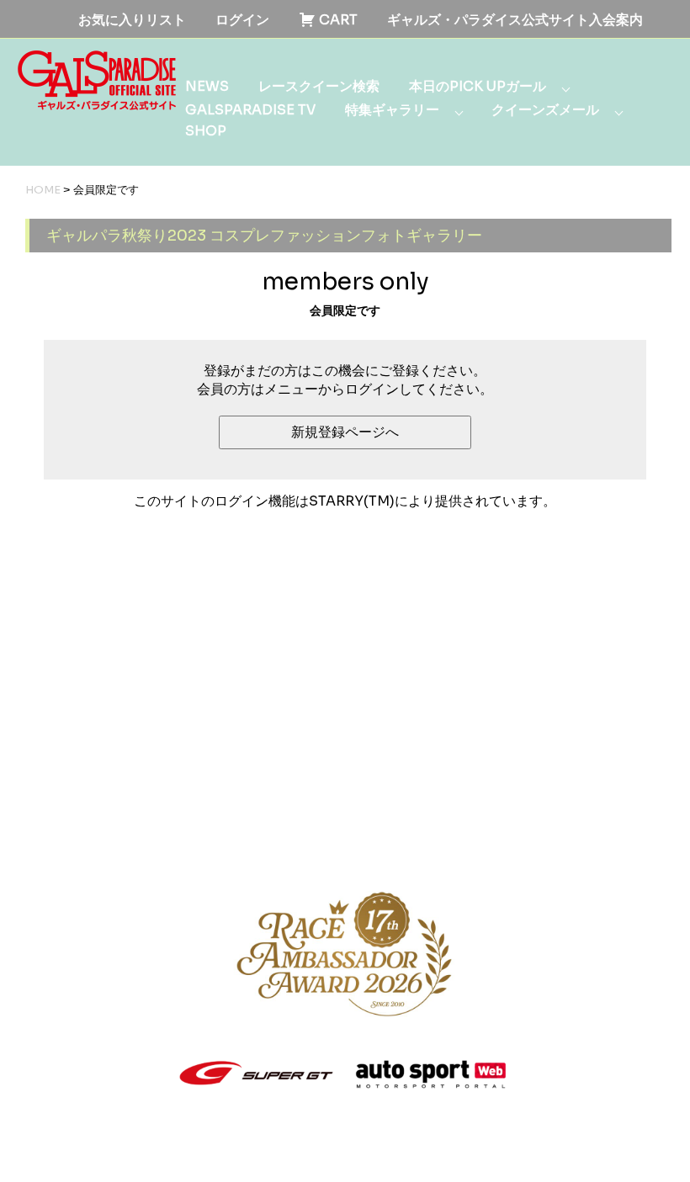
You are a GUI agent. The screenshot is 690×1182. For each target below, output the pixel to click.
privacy (242, 1152)
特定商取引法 (399, 831)
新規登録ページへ (345, 432)
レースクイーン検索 (319, 86)
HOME (43, 190)
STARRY (111, 1152)
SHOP (205, 131)
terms (200, 1152)
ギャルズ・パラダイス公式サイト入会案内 (515, 20)
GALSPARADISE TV (250, 110)
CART (337, 20)
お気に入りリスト (132, 20)
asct (280, 1152)
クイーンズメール (545, 110)
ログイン (242, 20)
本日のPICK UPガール (477, 86)
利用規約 (167, 831)
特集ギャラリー (392, 110)
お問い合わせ (509, 831)
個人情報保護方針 (277, 831)
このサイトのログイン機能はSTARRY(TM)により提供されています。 (345, 501)
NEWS (207, 86)
